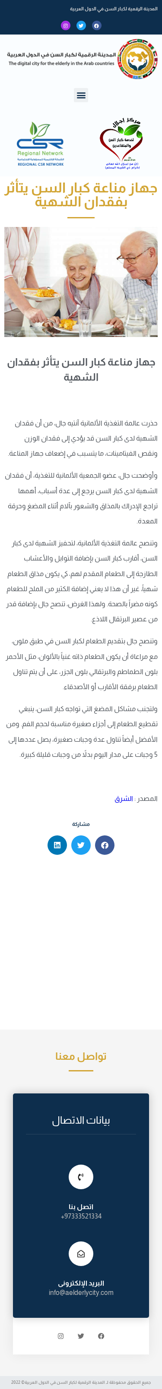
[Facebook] (97, 25)
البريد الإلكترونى (81, 1283)
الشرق (123, 798)
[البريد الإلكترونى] (81, 1253)
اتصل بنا (81, 1206)
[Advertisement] (81, 944)
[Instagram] (65, 25)
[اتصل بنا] (81, 1177)
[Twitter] (81, 25)
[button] (81, 95)
